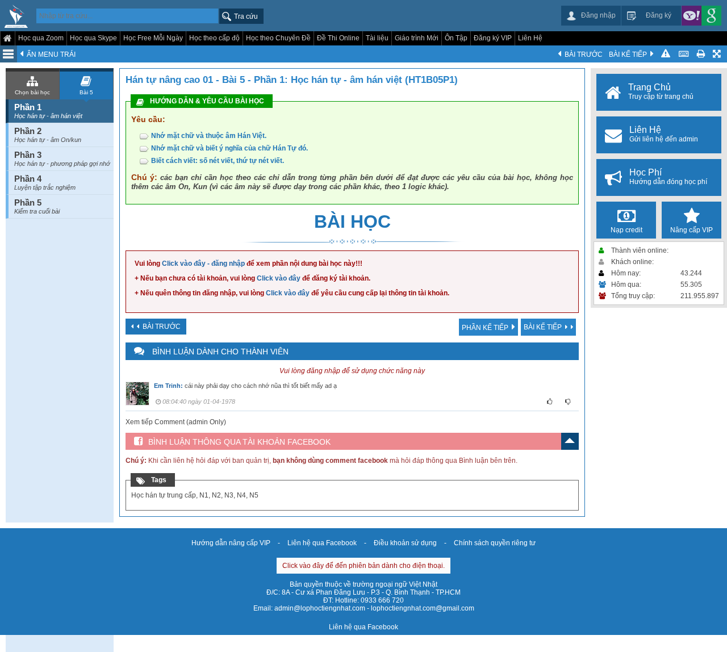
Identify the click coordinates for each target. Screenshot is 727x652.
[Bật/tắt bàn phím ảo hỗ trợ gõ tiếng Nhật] (683, 53)
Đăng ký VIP (493, 38)
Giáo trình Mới (416, 38)
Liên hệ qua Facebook (322, 543)
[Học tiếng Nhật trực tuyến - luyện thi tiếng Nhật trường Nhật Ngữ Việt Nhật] (16, 17)
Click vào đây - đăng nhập (203, 264)
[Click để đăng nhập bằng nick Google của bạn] (711, 16)
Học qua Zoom (41, 38)
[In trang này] (700, 53)
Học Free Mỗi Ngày (153, 38)
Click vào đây (278, 278)
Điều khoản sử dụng (405, 543)
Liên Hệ (530, 38)
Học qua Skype (93, 38)
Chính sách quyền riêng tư (495, 543)
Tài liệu (377, 38)
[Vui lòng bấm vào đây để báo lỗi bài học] (665, 53)
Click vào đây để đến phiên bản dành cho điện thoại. (363, 566)
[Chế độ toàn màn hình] (717, 53)
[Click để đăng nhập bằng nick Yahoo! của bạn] (691, 16)
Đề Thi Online (338, 38)
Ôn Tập (456, 38)
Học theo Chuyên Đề (278, 38)
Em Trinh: (168, 385)
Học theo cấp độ (214, 38)
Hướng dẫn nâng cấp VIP (230, 543)
